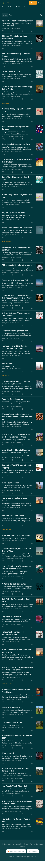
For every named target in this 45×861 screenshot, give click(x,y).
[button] (3, 7)
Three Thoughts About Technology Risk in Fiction (17, 87)
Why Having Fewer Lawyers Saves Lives (17, 196)
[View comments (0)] (12, 31)
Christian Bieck (16, 28)
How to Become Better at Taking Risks (16, 820)
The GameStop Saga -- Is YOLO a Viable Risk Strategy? (16, 382)
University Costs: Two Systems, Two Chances (16, 314)
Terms (32, 844)
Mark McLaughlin (16, 63)
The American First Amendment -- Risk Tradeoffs (17, 160)
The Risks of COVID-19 (11, 617)
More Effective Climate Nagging (16, 450)
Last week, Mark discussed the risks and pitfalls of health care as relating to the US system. (17, 183)
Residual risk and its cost (13, 516)
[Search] (41, 15)
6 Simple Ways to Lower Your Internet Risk (14, 37)
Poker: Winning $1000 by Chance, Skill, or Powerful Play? (17, 567)
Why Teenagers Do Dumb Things (16, 535)
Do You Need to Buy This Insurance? (17, 21)
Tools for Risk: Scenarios (12, 399)
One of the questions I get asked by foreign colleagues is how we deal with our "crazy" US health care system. (17, 231)
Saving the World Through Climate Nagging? (17, 466)
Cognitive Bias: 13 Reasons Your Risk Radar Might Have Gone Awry (17, 296)
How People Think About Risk (14, 786)
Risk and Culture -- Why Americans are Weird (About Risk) (17, 668)
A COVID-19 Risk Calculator (14, 584)
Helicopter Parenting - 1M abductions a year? (13, 633)
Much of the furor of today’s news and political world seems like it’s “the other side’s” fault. (16, 148)
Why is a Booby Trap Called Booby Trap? (16, 110)
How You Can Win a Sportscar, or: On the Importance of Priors (16, 435)
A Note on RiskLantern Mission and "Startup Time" (17, 802)
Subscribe (33, 3)
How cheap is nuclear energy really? (14, 499)
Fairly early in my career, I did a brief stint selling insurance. (17, 24)
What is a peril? (8, 753)
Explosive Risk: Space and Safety (16, 280)
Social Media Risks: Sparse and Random (15, 127)
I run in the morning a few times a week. (16, 440)
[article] (22, 26)
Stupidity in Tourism (11, 483)
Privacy (26, 844)
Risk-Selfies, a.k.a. (8, 366)
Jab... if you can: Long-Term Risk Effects (16, 55)
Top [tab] (10, 15)
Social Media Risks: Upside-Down (16, 144)
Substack (12, 857)
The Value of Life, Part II (12, 722)
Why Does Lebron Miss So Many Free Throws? (16, 691)
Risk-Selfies (7, 364)
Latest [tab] (5, 15)
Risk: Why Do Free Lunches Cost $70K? (16, 600)
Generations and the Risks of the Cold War (16, 248)
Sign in (40, 3)
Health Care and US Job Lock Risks (17, 228)
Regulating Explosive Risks (13, 212)
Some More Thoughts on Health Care (15, 178)
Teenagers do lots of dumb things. (14, 538)
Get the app (33, 851)
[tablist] (7, 15)
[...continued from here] (10, 725)
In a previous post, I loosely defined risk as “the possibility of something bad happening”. (17, 757)
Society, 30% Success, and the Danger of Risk (15, 769)
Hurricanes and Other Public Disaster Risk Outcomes (14, 347)
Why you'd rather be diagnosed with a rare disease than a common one (17, 416)
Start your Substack (17, 851)
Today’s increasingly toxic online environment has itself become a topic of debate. (16, 133)
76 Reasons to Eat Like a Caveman (17, 265)
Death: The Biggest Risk (12, 707)
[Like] (3, 31)
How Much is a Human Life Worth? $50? (17, 736)
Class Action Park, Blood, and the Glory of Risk (16, 549)
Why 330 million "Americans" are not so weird (16, 651)
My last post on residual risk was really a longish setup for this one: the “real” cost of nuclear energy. (17, 504)
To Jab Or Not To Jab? (11, 71)
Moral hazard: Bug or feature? (15, 331)
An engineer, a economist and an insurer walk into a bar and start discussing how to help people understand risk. (17, 825)
